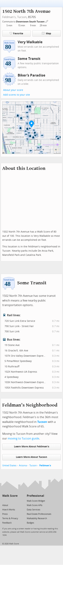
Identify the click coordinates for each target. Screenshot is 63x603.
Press (5, 514)
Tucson (22, 17)
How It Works (8, 509)
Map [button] (48, 33)
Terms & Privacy (10, 518)
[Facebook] (10, 501)
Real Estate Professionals (39, 514)
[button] (31, 124)
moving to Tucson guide (23, 438)
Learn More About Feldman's (31, 446)
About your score (13, 90)
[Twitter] (4, 501)
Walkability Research (37, 518)
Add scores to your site (16, 94)
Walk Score (10, 495)
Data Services (33, 509)
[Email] (15, 501)
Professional (35, 495)
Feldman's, (9, 17)
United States (9, 465)
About (5, 505)
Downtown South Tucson (30, 21)
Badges (30, 523)
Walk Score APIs (34, 505)
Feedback (7, 523)
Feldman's (45, 465)
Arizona (23, 465)
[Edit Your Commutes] (47, 21)
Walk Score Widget (36, 501)
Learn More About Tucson (31, 457)
